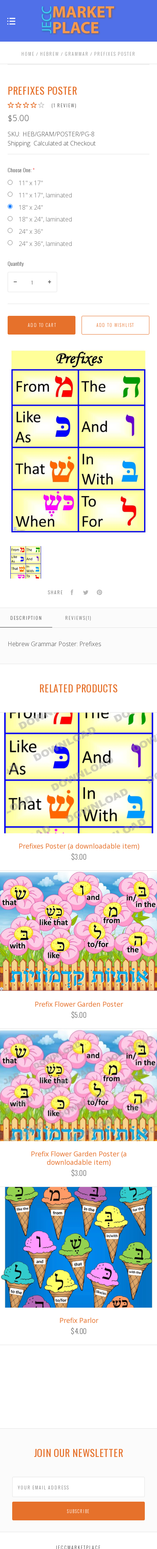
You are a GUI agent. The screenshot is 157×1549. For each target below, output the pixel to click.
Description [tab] (26, 617)
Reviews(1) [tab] (78, 617)
